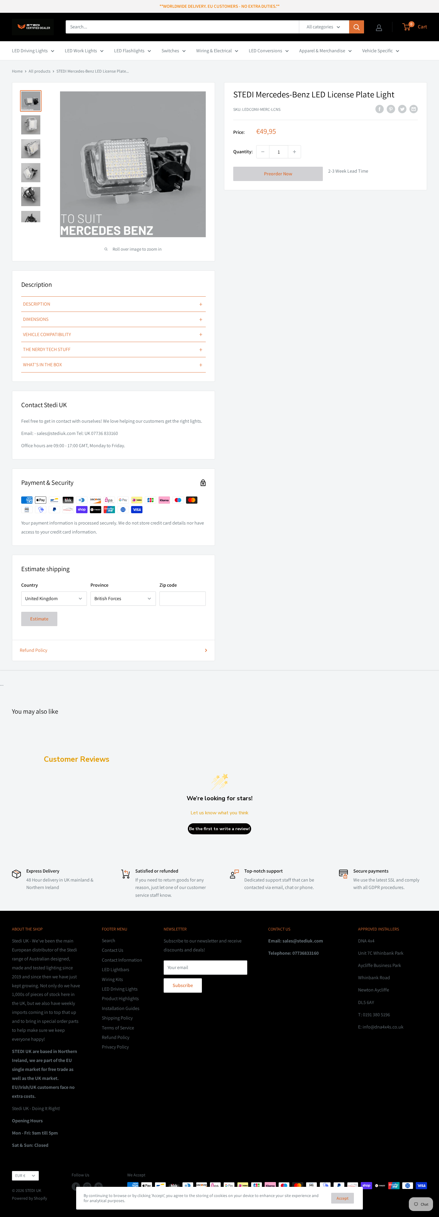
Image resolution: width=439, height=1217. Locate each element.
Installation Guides (120, 1008)
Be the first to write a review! (219, 829)
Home (17, 71)
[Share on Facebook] (379, 108)
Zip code (168, 585)
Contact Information (122, 960)
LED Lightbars (115, 969)
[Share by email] (413, 108)
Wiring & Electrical (214, 50)
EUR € (20, 1175)
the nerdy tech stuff (112, 349)
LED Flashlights (129, 50)
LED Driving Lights (30, 50)
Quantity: (243, 151)
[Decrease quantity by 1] (263, 151)
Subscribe (183, 985)
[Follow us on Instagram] (87, 1186)
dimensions (112, 319)
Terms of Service (118, 1028)
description (112, 304)
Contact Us (112, 950)
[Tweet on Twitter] (402, 108)
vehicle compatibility (112, 334)
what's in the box (112, 365)
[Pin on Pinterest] (391, 108)
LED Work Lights (81, 50)
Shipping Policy (117, 1018)
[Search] (356, 26)
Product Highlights (120, 998)
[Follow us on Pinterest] (98, 1186)
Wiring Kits (112, 979)
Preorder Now (278, 174)
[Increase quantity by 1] (294, 151)
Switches (170, 50)
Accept (343, 1198)
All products (39, 71)
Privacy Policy (115, 1047)
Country (29, 585)
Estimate (39, 619)
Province (99, 585)
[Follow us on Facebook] (76, 1186)
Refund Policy (33, 650)
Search (108, 940)
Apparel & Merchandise (322, 50)
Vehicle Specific (377, 50)
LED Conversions (265, 50)
